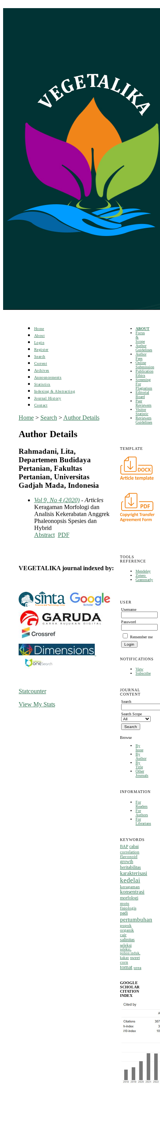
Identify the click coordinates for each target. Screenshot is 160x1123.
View (139, 669)
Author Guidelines (144, 348)
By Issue (139, 748)
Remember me (141, 637)
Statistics (42, 384)
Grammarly (144, 580)
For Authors (142, 812)
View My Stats (37, 704)
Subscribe (143, 673)
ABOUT (143, 328)
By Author (141, 756)
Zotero (141, 575)
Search (39, 356)
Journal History (47, 398)
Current (40, 363)
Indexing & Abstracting (54, 391)
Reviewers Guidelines (144, 420)
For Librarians (143, 821)
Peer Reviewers (143, 403)
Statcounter (32, 691)
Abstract (44, 535)
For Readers (142, 804)
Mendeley (143, 571)
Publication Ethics (144, 373)
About (39, 335)
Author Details (81, 417)
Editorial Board (142, 394)
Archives (41, 370)
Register (41, 349)
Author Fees (141, 356)
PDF (64, 535)
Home (39, 328)
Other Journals (142, 773)
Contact (41, 405)
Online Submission (145, 365)
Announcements (48, 377)
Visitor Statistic (142, 411)
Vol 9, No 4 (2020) (57, 500)
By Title (139, 765)
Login (39, 342)
